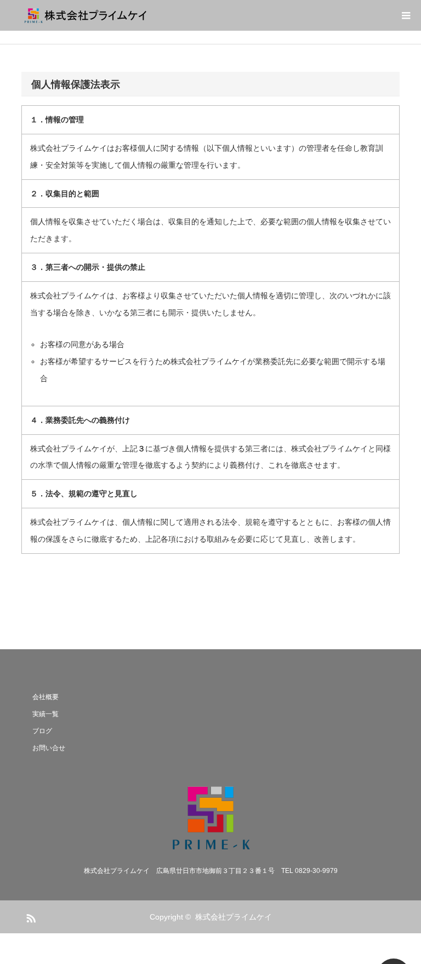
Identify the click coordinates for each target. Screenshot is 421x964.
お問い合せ (48, 748)
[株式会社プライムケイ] (153, 15)
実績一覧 (45, 714)
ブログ (42, 731)
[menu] (405, 15)
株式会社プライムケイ (233, 916)
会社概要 (45, 697)
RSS (29, 916)
